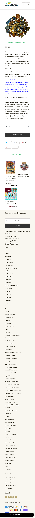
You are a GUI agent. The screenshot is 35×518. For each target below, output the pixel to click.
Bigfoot (7, 311)
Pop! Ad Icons (8, 288)
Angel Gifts (8, 376)
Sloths (6, 306)
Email (16, 147)
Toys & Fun (8, 338)
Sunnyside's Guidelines (11, 448)
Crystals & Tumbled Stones (12, 384)
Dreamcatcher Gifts (10, 402)
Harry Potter (8, 323)
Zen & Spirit (8, 361)
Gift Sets (7, 253)
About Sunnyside (9, 451)
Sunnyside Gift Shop (14, 502)
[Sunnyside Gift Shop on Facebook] (6, 497)
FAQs (6, 466)
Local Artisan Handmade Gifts (13, 352)
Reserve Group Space (10, 443)
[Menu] (24, 4)
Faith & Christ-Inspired (10, 364)
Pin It (24, 142)
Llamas (7, 309)
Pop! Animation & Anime (11, 285)
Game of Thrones (9, 326)
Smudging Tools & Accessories (13, 393)
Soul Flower (8, 416)
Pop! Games (8, 282)
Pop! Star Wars (9, 277)
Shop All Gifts (8, 437)
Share (17, 142)
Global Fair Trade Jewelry (11, 358)
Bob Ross (7, 332)
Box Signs (7, 431)
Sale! (6, 250)
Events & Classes (9, 440)
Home (6, 247)
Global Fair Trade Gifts (10, 355)
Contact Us (8, 469)
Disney (6, 329)
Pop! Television (9, 265)
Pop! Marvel (8, 259)
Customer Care (9, 483)
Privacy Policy (8, 488)
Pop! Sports (8, 294)
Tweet (9, 142)
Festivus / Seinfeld (10, 314)
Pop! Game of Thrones (11, 268)
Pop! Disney (8, 279)
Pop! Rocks (8, 297)
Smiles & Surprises (10, 346)
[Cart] (28, 4)
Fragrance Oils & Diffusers (12, 373)
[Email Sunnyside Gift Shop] (16, 497)
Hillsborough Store (10, 457)
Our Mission (8, 463)
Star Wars (7, 320)
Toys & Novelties (9, 344)
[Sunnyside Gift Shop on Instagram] (12, 497)
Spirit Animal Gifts (9, 396)
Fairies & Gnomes (9, 399)
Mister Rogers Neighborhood (12, 335)
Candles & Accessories (11, 367)
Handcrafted (8, 349)
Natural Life (8, 413)
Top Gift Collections (10, 408)
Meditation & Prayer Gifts (11, 381)
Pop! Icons (7, 291)
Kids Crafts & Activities (11, 341)
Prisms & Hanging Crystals (12, 387)
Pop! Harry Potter (9, 274)
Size (6, 123)
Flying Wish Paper (9, 419)
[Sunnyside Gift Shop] (11, 6)
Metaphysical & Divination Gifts (13, 390)
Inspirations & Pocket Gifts (12, 405)
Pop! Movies (8, 271)
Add (9, 147)
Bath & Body (8, 428)
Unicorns (7, 303)
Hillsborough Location (10, 477)
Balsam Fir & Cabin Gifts (11, 434)
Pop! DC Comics (9, 262)
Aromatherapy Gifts (10, 378)
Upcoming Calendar (10, 445)
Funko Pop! (8, 256)
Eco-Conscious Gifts (10, 422)
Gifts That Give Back (10, 485)
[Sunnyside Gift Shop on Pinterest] (9, 497)
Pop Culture (8, 300)
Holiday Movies (9, 317)
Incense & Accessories (11, 370)
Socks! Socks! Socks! (10, 425)
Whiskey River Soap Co (11, 411)
